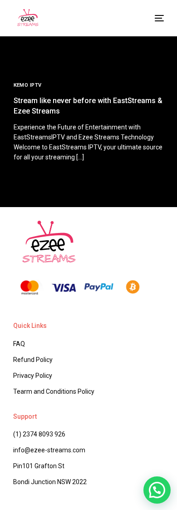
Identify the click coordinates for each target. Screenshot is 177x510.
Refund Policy (33, 359)
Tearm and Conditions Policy (53, 391)
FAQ (19, 343)
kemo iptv (28, 85)
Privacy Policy (32, 375)
